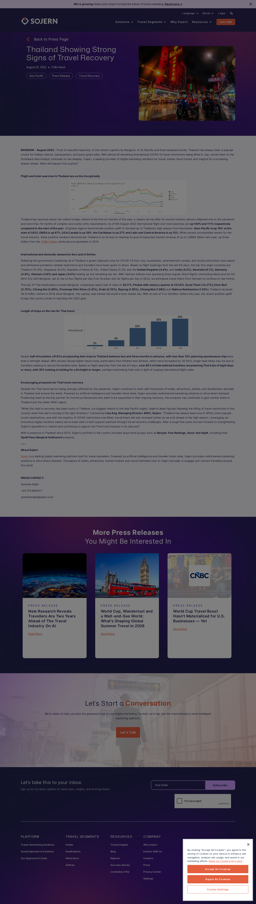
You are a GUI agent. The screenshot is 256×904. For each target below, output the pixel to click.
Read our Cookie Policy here (225, 860)
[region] (218, 870)
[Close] (248, 844)
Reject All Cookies (217, 879)
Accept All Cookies (218, 869)
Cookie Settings (218, 889)
